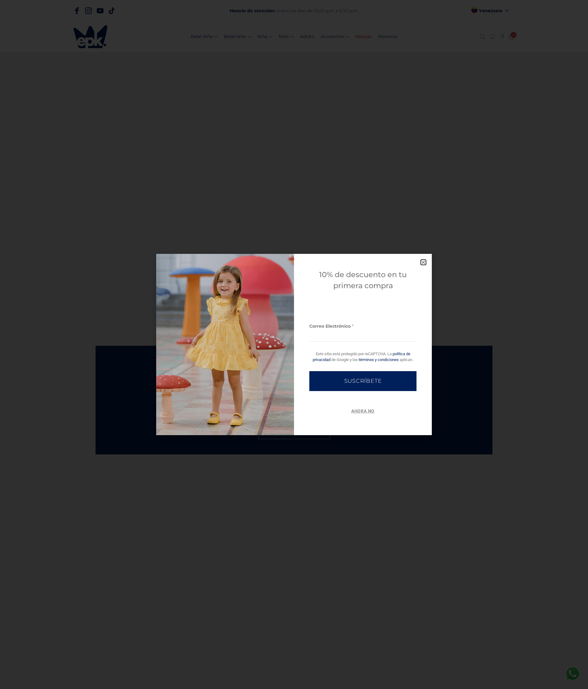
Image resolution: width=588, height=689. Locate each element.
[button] (423, 262)
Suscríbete (363, 381)
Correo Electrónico (331, 326)
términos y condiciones (379, 359)
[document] (294, 344)
